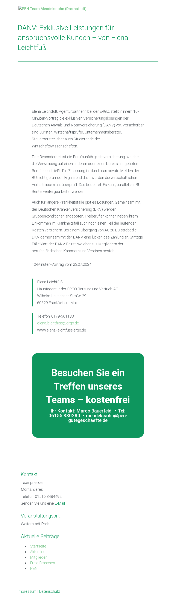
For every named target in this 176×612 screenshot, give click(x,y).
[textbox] (90, 292)
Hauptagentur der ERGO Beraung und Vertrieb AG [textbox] (77, 289)
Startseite (38, 546)
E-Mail (60, 503)
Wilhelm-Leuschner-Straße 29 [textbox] (61, 296)
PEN (34, 568)
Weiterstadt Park (35, 524)
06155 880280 (64, 415)
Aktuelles (37, 551)
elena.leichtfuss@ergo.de (58, 323)
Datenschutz (49, 591)
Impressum (27, 591)
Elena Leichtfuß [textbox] (50, 282)
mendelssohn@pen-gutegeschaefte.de (97, 418)
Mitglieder (38, 557)
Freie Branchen (42, 563)
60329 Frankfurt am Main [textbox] (57, 302)
